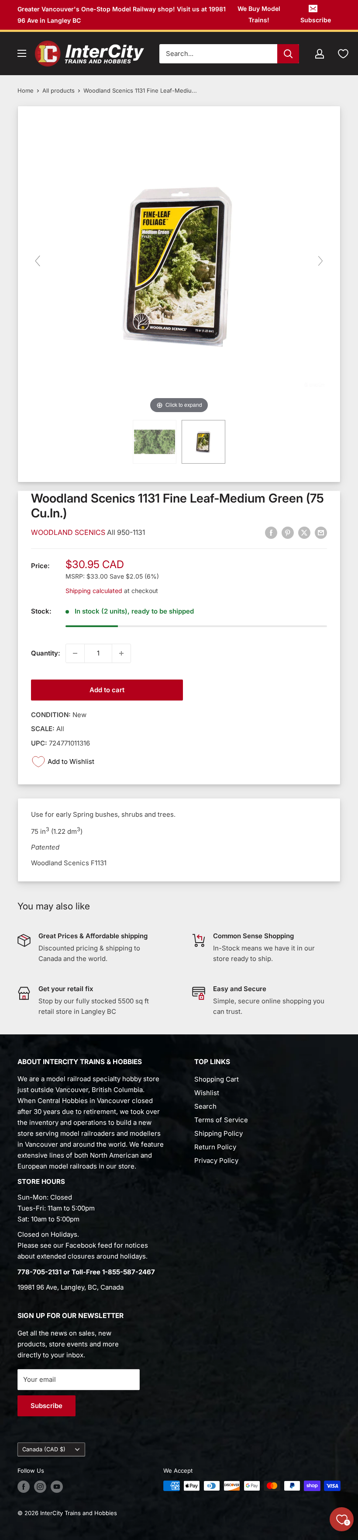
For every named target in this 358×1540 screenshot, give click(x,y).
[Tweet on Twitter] (304, 533)
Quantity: (45, 653)
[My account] (319, 54)
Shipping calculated (93, 590)
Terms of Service (221, 1120)
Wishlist (206, 1093)
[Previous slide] (37, 261)
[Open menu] (21, 53)
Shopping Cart (216, 1079)
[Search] (288, 53)
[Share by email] (321, 533)
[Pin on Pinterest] (288, 533)
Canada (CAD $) (43, 1449)
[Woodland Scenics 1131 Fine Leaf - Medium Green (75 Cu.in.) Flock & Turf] (203, 442)
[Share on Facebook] (271, 533)
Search (205, 1106)
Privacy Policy (216, 1160)
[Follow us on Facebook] (23, 1487)
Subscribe (315, 20)
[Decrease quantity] (75, 653)
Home (25, 90)
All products (58, 90)
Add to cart (107, 690)
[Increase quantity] (121, 653)
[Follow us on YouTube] (57, 1487)
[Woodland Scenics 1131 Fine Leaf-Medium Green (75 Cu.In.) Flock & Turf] (154, 442)
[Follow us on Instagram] (40, 1487)
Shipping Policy (218, 1133)
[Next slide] (320, 261)
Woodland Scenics (69, 532)
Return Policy (215, 1147)
